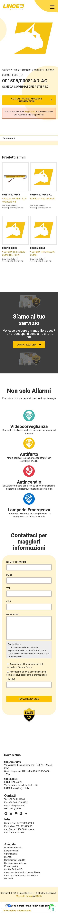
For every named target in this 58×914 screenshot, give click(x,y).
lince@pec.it (15, 808)
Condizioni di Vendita (14, 860)
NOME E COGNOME (16, 562)
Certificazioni (10, 853)
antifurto (6, 69)
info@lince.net (17, 805)
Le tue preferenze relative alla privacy (32, 905)
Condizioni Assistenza (15, 863)
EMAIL (9, 575)
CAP (8, 601)
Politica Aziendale (13, 847)
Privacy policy (11, 866)
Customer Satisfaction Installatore (21, 875)
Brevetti (8, 857)
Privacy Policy (25, 667)
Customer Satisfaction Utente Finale (22, 872)
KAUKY (38, 896)
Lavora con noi (11, 850)
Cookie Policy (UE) (13, 869)
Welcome (9, 878)
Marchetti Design (24, 896)
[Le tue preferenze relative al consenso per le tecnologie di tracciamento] (53, 909)
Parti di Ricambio (21, 69)
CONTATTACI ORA (26, 344)
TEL (8, 588)
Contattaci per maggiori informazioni (26, 100)
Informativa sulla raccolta (17, 910)
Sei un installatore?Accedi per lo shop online (12, 207)
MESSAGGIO (12, 614)
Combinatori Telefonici (43, 69)
